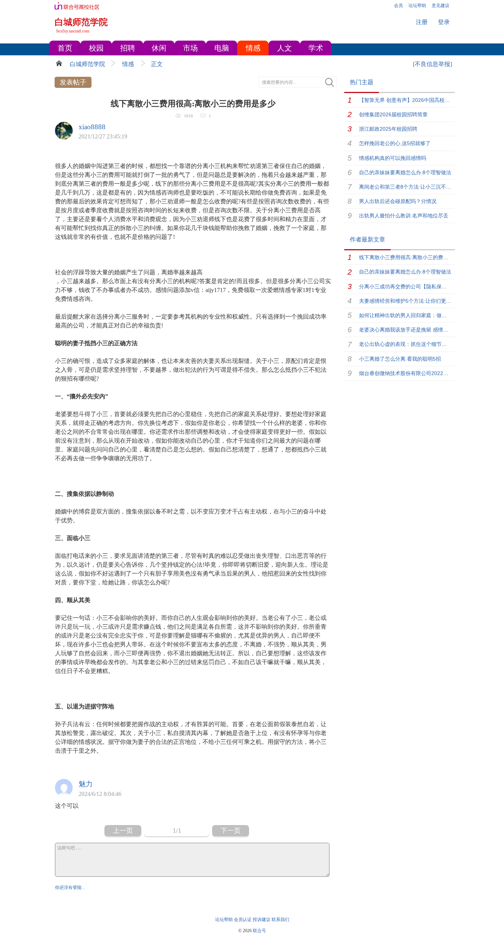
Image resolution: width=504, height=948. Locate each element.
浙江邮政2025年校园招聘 (388, 129)
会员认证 (243, 919)
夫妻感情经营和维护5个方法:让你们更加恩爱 (410, 301)
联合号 (259, 930)
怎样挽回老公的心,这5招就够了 (395, 143)
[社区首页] (60, 63)
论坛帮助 (224, 919)
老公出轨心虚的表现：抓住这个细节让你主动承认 (416, 344)
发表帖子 (73, 82)
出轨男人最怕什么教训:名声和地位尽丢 (403, 216)
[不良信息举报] (432, 64)
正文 (157, 64)
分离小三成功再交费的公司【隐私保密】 (405, 286)
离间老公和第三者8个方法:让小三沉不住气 (407, 187)
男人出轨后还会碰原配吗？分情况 (397, 201)
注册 (422, 22)
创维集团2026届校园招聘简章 (393, 114)
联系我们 (280, 919)
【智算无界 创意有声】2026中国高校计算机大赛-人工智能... (428, 100)
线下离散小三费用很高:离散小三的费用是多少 (411, 257)
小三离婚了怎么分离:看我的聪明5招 (400, 359)
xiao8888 (92, 127)
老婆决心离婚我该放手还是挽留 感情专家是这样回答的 (421, 330)
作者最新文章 (367, 239)
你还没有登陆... (70, 887)
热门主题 (361, 82)
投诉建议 (261, 919)
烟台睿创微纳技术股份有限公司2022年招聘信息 (414, 373)
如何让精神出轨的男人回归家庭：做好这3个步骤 (414, 315)
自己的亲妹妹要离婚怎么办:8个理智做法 (405, 172)
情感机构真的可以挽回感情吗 (392, 158)
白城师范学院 (87, 64)
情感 (128, 64)
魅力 (86, 784)
